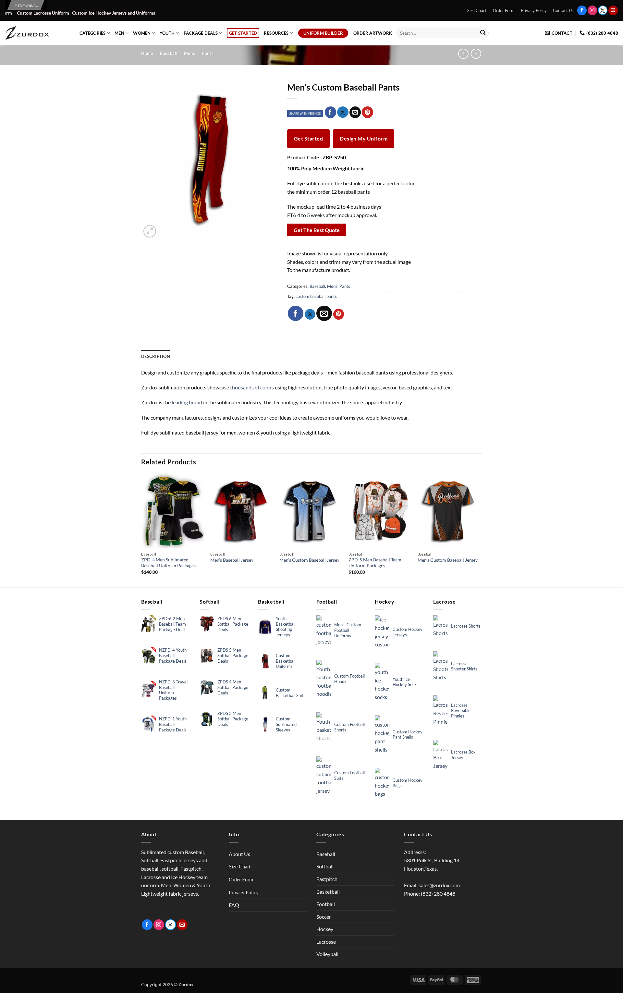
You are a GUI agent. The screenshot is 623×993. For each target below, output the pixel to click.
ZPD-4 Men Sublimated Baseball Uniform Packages (168, 563)
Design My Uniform (363, 138)
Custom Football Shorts (349, 727)
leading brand (186, 402)
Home (147, 53)
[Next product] (463, 54)
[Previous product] (476, 54)
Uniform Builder (323, 33)
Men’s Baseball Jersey (231, 560)
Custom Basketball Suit (289, 692)
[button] (149, 231)
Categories (92, 33)
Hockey (324, 929)
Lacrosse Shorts (466, 626)
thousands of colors (252, 387)
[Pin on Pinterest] (367, 112)
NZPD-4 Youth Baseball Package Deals (173, 655)
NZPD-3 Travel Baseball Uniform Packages (173, 690)
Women (142, 33)
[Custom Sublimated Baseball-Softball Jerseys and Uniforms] (37, 33)
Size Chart (476, 10)
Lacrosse (326, 941)
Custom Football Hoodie (349, 678)
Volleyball (327, 954)
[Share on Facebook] (330, 112)
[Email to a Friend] (355, 112)
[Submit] (482, 33)
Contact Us (563, 10)
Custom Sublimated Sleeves (286, 724)
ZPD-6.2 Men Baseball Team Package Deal (172, 624)
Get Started (243, 33)
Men (119, 33)
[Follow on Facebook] (582, 10)
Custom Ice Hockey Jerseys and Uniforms (85, 13)
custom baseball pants (316, 296)
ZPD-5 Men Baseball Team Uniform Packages (374, 563)
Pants (208, 53)
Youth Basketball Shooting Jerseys (285, 627)
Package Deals (201, 33)
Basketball (328, 892)
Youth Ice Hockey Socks (406, 682)
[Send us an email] (613, 10)
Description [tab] (155, 356)
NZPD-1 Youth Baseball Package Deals (173, 724)
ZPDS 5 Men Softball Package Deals (232, 655)
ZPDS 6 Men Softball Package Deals (232, 624)
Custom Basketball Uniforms (285, 661)
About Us (239, 854)
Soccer (323, 916)
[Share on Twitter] (342, 112)
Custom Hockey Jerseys (407, 632)
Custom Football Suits (349, 775)
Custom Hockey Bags (407, 783)
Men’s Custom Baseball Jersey (309, 560)
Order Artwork (372, 33)
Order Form (504, 10)
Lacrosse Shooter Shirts (464, 666)
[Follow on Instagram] (592, 10)
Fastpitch (326, 879)
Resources (276, 33)
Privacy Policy (534, 10)
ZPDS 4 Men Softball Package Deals (232, 687)
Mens (189, 53)
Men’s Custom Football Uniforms (347, 630)
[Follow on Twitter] (602, 10)
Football (325, 904)
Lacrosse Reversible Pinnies (460, 711)
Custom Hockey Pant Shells (407, 734)
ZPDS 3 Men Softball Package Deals (232, 719)
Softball (325, 866)
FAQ (234, 905)
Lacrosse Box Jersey (463, 754)
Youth (167, 33)
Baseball (168, 53)
